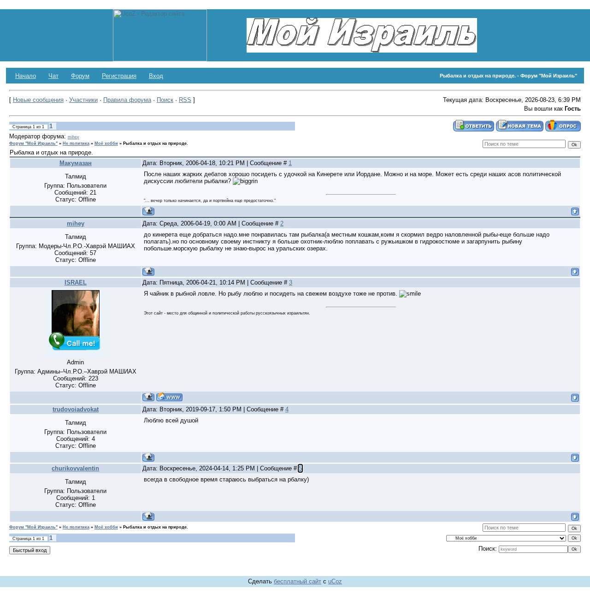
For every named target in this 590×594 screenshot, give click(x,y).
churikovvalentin (75, 468)
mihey (73, 137)
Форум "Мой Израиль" (33, 143)
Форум (80, 75)
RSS (185, 99)
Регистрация (119, 75)
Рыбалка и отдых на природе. (155, 143)
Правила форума (127, 99)
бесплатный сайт (297, 581)
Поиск (165, 99)
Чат (53, 75)
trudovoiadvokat (76, 409)
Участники (83, 99)
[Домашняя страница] (169, 396)
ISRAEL (76, 282)
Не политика (76, 143)
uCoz (335, 581)
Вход (156, 75)
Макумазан (75, 163)
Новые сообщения (38, 99)
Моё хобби (106, 143)
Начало (25, 75)
